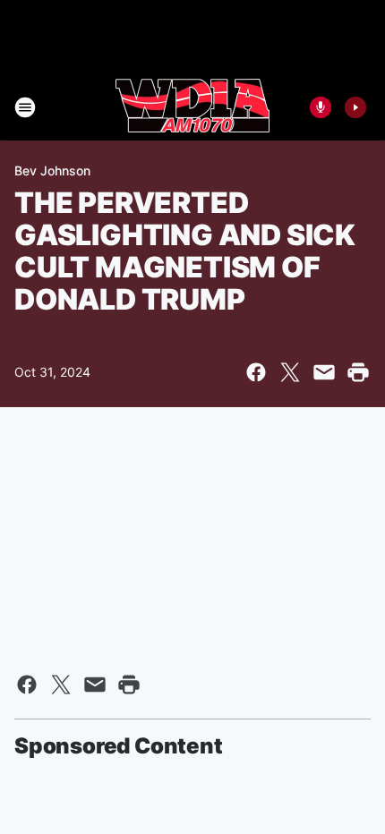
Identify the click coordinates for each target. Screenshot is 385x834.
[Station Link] (193, 107)
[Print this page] (358, 372)
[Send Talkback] (320, 107)
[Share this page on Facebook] (256, 372)
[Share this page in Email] (324, 372)
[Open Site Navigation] (25, 107)
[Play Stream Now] (355, 107)
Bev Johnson (52, 170)
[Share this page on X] (290, 372)
